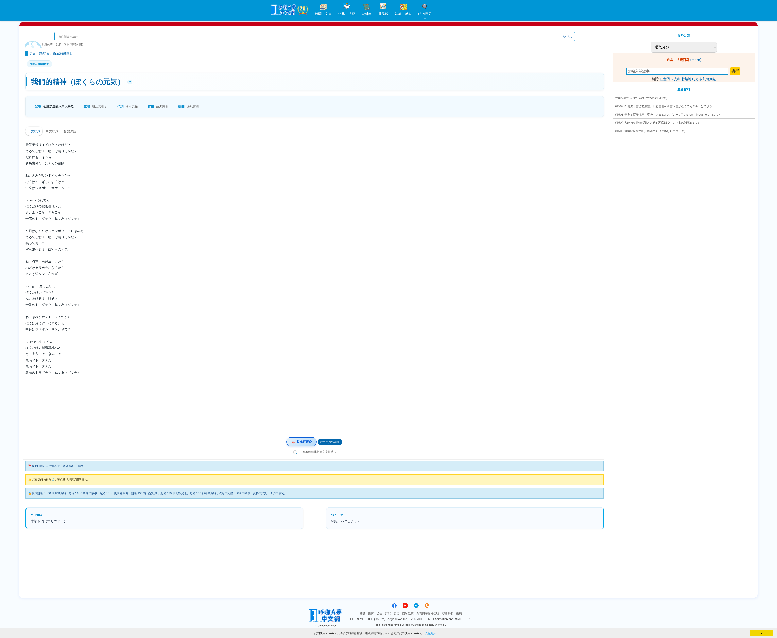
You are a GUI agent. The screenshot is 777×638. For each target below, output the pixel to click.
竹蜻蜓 (686, 79)
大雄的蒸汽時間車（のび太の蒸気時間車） (642, 98)
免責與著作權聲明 (427, 613)
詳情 (81, 466)
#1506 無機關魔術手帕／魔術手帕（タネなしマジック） (651, 131)
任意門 (665, 79)
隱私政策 (408, 613)
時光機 (675, 79)
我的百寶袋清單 (330, 442)
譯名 (396, 613)
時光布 (697, 79)
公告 (379, 613)
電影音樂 (44, 53)
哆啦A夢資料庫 (73, 44)
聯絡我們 (447, 613)
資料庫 (367, 14)
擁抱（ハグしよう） (346, 521)
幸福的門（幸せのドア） (49, 521)
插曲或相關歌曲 (62, 53)
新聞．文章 (323, 14)
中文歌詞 (52, 131)
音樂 (32, 53)
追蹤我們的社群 (41, 479)
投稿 (459, 613)
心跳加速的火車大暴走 (58, 106)
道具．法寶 (346, 14)
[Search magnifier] (570, 36)
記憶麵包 (709, 79)
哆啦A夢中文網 (51, 44)
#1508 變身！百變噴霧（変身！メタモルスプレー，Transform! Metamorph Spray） (669, 114)
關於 (362, 613)
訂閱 (388, 613)
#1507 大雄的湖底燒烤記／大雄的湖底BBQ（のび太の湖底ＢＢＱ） (658, 122)
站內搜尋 (425, 13)
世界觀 (383, 14)
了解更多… (432, 633)
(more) (696, 60)
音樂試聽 (70, 131)
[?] (129, 81)
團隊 (371, 613)
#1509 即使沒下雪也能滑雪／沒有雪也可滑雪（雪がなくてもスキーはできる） (665, 106)
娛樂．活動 (403, 14)
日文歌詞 (34, 131)
